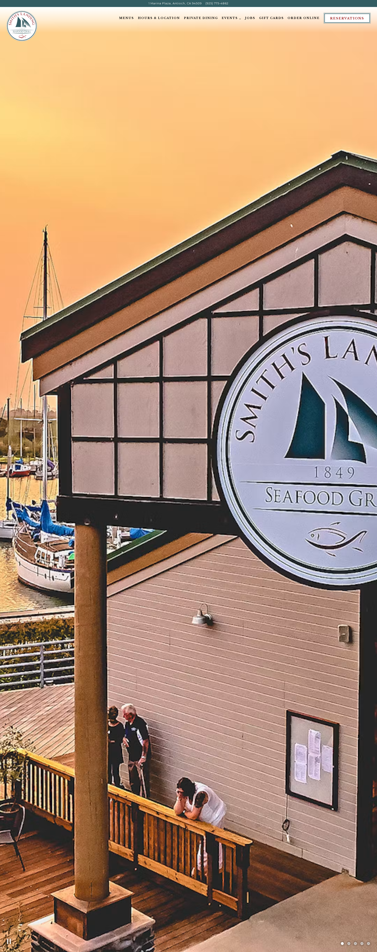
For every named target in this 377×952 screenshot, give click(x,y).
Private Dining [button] (201, 18)
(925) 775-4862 (217, 3)
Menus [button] (126, 18)
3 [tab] (355, 944)
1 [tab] (342, 944)
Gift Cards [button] (271, 18)
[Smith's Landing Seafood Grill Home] (22, 25)
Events (231, 18)
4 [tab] (362, 944)
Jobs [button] (250, 18)
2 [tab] (349, 944)
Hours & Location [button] (159, 18)
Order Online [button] (304, 18)
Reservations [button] (347, 18)
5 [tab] (368, 944)
